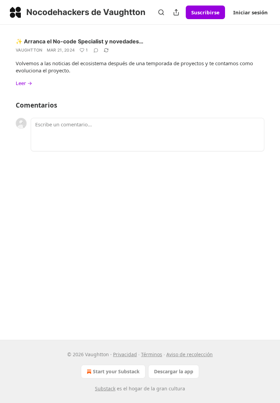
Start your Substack (116, 371)
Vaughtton (29, 50)
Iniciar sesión (250, 12)
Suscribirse (205, 12)
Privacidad (125, 354)
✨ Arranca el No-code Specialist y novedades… (79, 41)
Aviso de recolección (189, 354)
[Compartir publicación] (176, 12)
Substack (105, 388)
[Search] (161, 12)
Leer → (24, 83)
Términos (151, 354)
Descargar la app (173, 371)
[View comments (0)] (96, 50)
